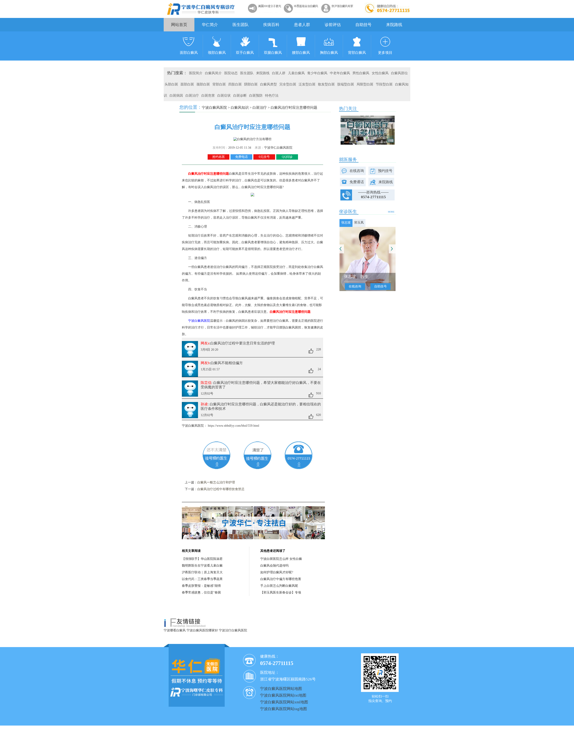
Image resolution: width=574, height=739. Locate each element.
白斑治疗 (192, 95)
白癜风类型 (268, 84)
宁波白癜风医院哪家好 (202, 630)
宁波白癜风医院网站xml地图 (284, 702)
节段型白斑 (384, 84)
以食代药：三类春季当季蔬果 (202, 579)
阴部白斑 (251, 84)
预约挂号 (385, 171)
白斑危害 (208, 95)
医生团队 (241, 24)
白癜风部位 (399, 73)
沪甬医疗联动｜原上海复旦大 (202, 572)
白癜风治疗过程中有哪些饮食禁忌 (220, 489)
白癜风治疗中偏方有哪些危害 (280, 579)
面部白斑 (187, 84)
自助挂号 (363, 24)
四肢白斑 (235, 84)
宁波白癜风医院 (214, 107)
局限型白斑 (365, 84)
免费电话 (241, 157)
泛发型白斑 (307, 84)
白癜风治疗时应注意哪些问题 (294, 107)
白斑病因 (176, 95)
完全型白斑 (287, 84)
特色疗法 (271, 95)
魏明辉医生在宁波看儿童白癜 (202, 565)
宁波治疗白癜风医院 (233, 630)
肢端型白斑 (345, 84)
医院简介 (195, 73)
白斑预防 (256, 95)
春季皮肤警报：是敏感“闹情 (201, 585)
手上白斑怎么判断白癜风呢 (279, 585)
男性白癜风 (360, 73)
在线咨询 (357, 171)
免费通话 (357, 182)
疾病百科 (271, 24)
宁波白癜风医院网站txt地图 (283, 695)
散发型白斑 (326, 84)
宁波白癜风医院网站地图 (281, 689)
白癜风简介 (213, 73)
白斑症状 (224, 95)
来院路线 (394, 24)
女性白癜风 (380, 73)
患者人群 (302, 24)
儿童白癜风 (296, 73)
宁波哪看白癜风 (175, 630)
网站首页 (179, 24)
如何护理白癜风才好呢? (276, 572)
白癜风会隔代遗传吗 (274, 565)
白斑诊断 (240, 95)
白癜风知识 (240, 107)
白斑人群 (278, 73)
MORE (391, 212)
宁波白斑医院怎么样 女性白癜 (281, 559)
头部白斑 (171, 84)
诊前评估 (333, 24)
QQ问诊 (287, 157)
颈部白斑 (203, 84)
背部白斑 (219, 84)
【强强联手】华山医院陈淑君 (202, 559)
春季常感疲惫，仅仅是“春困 (201, 592)
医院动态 (231, 73)
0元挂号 (264, 157)
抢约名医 (218, 157)
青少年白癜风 (317, 73)
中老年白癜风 (340, 73)
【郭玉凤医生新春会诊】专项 (280, 592)
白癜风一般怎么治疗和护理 (216, 482)
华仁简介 (210, 24)
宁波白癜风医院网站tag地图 (283, 709)
